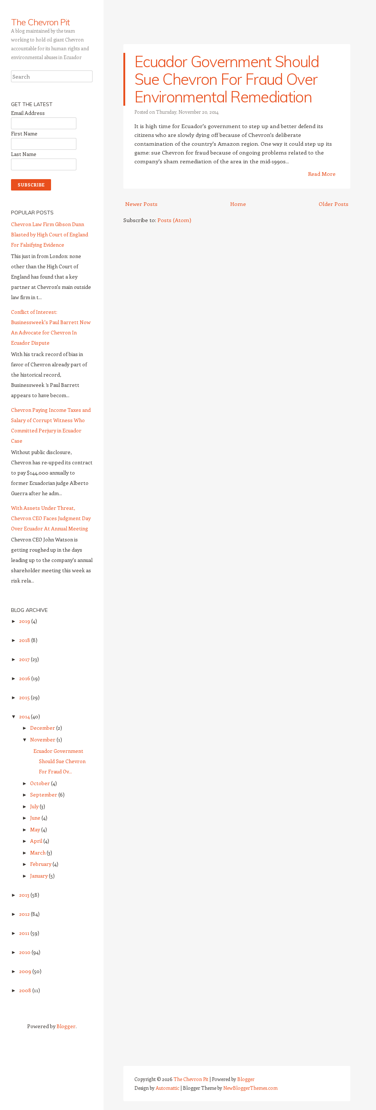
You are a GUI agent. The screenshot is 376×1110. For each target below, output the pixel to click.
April (36, 840)
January (39, 875)
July (35, 806)
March (38, 852)
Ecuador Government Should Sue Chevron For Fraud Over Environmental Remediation (226, 79)
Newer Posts (141, 203)
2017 (25, 659)
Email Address (28, 112)
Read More (322, 173)
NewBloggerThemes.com (250, 1088)
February (41, 863)
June (35, 817)
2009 (25, 971)
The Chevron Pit (40, 22)
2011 (24, 932)
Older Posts (333, 203)
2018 (25, 639)
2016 (25, 678)
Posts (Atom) (174, 220)
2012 (25, 913)
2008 (25, 990)
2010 (25, 951)
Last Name (23, 153)
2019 (25, 620)
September (44, 794)
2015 (25, 697)
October (40, 783)
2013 (24, 894)
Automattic (167, 1088)
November (43, 739)
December (43, 727)
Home (238, 203)
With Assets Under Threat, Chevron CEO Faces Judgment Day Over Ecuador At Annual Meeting (51, 518)
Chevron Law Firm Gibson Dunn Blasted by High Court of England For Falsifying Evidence (49, 234)
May (35, 829)
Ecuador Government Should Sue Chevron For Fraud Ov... (59, 761)
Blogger (66, 1026)
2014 (25, 716)
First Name (24, 133)
